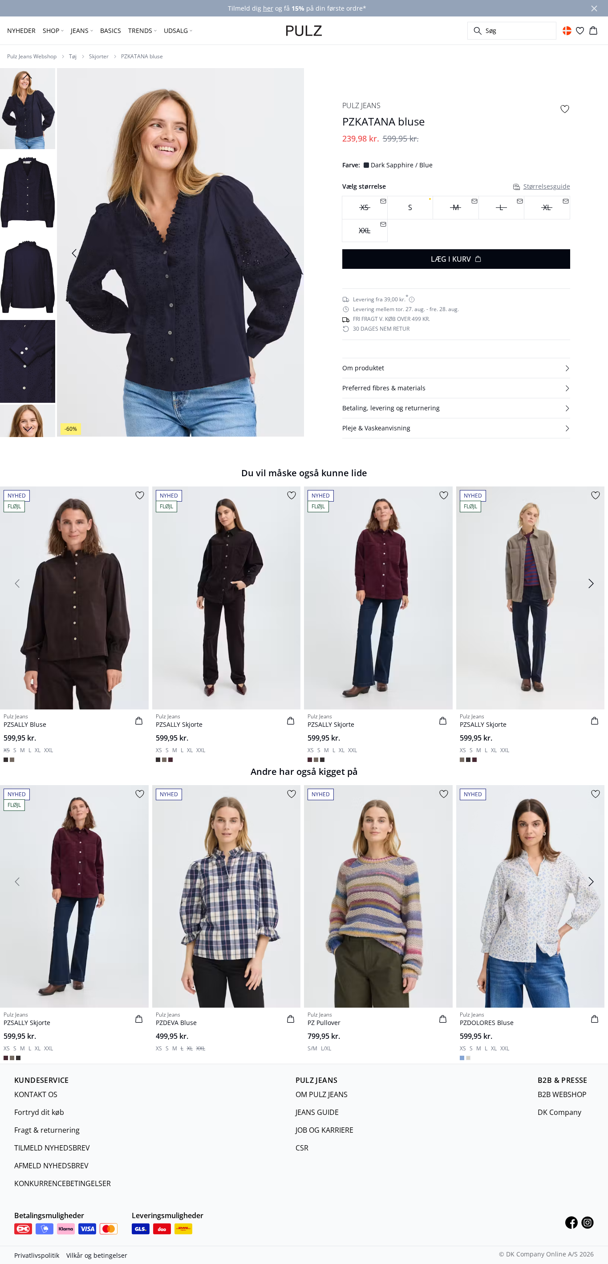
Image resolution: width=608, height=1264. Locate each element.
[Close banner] (594, 8)
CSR (302, 1148)
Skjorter (99, 56)
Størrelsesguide (546, 186)
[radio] (410, 207)
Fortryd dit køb (39, 1112)
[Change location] (567, 31)
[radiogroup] (456, 219)
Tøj (73, 56)
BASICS (110, 30)
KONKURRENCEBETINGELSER (62, 1183)
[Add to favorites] (565, 109)
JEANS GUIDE (317, 1112)
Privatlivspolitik (36, 1255)
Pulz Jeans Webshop (32, 56)
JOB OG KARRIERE (324, 1130)
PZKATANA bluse (142, 56)
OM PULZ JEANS (322, 1094)
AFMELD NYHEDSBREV (51, 1166)
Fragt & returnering (47, 1130)
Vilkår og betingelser (96, 1255)
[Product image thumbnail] (27, 107)
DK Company (559, 1112)
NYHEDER (21, 30)
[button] (456, 368)
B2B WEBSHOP (562, 1094)
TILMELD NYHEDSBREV (52, 1148)
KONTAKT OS (35, 1094)
